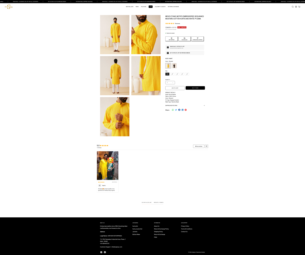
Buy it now (195, 88)
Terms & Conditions (186, 229)
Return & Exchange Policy (161, 229)
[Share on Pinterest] (186, 110)
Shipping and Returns (171, 105)
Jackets (134, 231)
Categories (135, 222)
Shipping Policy (158, 231)
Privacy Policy (185, 226)
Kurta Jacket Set (137, 229)
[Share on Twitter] (176, 110)
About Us (156, 226)
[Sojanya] (9, 6)
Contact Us (184, 231)
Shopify (203, 252)
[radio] (168, 65)
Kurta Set (135, 226)
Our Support (184, 222)
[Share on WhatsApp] (173, 110)
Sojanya (194, 252)
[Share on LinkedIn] (182, 110)
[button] (292, 6)
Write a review (198, 146)
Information (157, 222)
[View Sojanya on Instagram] (101, 252)
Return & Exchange (159, 234)
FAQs (155, 237)
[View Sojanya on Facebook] (105, 252)
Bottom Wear (136, 234)
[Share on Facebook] (179, 110)
